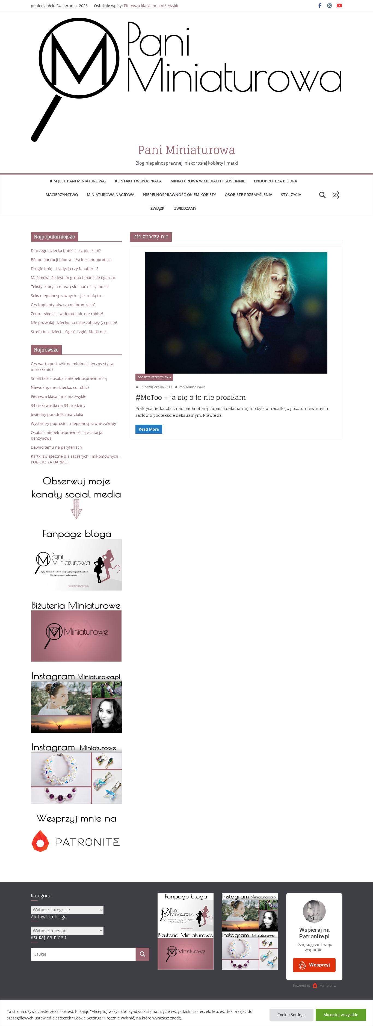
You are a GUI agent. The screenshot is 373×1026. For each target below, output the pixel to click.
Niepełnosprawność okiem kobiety (179, 194)
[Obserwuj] (76, 673)
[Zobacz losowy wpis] (335, 195)
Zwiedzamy (185, 208)
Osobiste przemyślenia (248, 194)
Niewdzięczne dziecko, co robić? (60, 387)
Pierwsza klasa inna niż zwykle (151, 5)
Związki (157, 208)
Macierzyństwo (62, 194)
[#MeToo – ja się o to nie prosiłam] (236, 313)
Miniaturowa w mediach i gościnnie (207, 181)
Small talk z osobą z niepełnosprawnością (69, 378)
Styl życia (291, 194)
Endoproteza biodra (275, 181)
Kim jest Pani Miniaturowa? (78, 181)
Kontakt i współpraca (138, 181)
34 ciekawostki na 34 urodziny (58, 405)
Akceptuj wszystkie (341, 1014)
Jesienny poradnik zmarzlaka (57, 414)
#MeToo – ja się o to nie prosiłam (190, 397)
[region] (186, 1013)
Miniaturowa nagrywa (110, 194)
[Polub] (76, 531)
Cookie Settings (291, 1014)
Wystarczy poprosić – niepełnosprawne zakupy (73, 423)
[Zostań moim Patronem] (76, 815)
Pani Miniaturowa (186, 150)
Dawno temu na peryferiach (56, 447)
